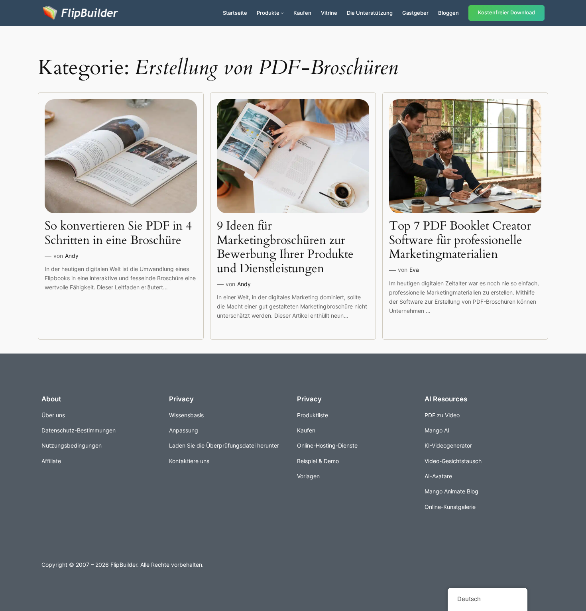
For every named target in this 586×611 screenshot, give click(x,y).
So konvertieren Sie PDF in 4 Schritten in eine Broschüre (118, 233)
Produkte (268, 13)
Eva (414, 269)
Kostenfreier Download (506, 13)
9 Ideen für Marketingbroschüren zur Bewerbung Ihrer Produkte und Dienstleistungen (285, 247)
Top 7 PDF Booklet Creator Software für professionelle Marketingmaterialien (460, 240)
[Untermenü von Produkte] (282, 12)
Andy (72, 255)
